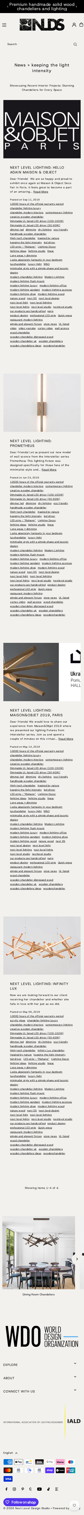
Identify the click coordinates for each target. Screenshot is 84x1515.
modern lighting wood (51, 294)
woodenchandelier (54, 345)
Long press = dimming (23, 255)
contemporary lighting (59, 212)
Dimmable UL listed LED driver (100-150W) (37, 221)
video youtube (27, 328)
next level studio (41, 306)
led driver (49, 242)
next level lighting (41, 302)
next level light (19, 302)
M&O (47, 264)
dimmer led (17, 229)
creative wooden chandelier (26, 216)
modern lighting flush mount (27, 281)
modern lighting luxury (24, 285)
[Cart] (81, 25)
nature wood (17, 298)
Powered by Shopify (67, 1508)
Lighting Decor (47, 246)
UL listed (64, 323)
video (13, 328)
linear (50, 251)
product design (19, 315)
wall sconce (62, 328)
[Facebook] (6, 1489)
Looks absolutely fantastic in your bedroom (36, 259)
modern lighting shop (23, 294)
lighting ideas (18, 251)
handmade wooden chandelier (28, 233)
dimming (31, 229)
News (20, 65)
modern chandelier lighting (26, 276)
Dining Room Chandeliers (39, 1294)
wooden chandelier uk (23, 341)
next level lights (19, 306)
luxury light (35, 264)
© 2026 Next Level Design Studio (26, 1508)
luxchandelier (18, 264)
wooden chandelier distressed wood (31, 336)
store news (50, 323)
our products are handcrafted (28, 311)
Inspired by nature (48, 238)
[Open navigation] (9, 24)
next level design (49, 298)
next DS (32, 298)
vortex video (45, 328)
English (8, 1453)
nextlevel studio (62, 306)
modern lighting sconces (57, 289)
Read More (40, 191)
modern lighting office (53, 285)
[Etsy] (56, 1489)
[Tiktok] (48, 1489)
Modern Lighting (55, 276)
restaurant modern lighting (26, 319)
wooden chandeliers (51, 341)
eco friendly (61, 229)
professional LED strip (43, 315)
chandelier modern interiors (26, 212)
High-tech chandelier (23, 238)
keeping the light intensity (26, 242)
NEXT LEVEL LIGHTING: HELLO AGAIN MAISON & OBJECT (37, 170)
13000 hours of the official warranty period (37, 203)
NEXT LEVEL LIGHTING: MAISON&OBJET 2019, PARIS (36, 712)
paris (50, 311)
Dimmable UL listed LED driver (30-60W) (35, 225)
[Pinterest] (23, 1489)
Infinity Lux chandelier (51, 1050)
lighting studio (36, 251)
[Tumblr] (30, 1489)
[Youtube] (39, 1489)
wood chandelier (20, 332)
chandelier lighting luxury (25, 208)
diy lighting (45, 229)
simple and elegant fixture (26, 323)
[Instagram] (14, 1489)
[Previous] (8, 6)
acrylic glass (17, 1020)
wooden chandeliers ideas (25, 345)
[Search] (75, 44)
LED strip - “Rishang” (23, 246)
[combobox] (42, 44)
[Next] (76, 6)
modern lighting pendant (25, 289)
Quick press (65, 315)
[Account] (74, 25)
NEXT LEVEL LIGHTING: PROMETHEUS (31, 443)
